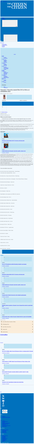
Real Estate (5, 73)
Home (3, 17)
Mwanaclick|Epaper (5, 421)
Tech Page (5, 74)
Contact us (3, 420)
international (4, 19)
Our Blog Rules (4, 426)
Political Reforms (6, 77)
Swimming (5, 62)
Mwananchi (3, 437)
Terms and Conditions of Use (6, 425)
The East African (4, 439)
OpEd (3, 66)
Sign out (3, 46)
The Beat (5, 75)
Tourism (5, 71)
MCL (1, 1)
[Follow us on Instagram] (3, 406)
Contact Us (3, 416)
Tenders (5, 80)
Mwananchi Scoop (4, 438)
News (3, 56)
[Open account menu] (10, 38)
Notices (5, 79)
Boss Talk (5, 65)
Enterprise (5, 64)
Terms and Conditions (5, 429)
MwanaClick (5, 1)
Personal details (4, 44)
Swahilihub (3, 440)
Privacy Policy (4, 430)
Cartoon (5, 69)
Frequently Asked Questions (6, 417)
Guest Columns (6, 68)
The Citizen (3, 436)
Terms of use (4, 424)
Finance (5, 63)
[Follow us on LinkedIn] (3, 399)
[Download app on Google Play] (4, 411)
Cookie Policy (4, 431)
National (3, 18)
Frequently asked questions (6, 423)
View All (1, 342)
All (0, 391)
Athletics (5, 61)
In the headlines (4, 334)
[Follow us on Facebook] (3, 404)
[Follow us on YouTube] (3, 401)
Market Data (4, 78)
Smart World (5, 76)
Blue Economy (6, 72)
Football (5, 59)
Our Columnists (6, 67)
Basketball (5, 60)
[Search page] (7, 16)
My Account (2, 42)
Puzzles (3, 70)
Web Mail (3, 422)
